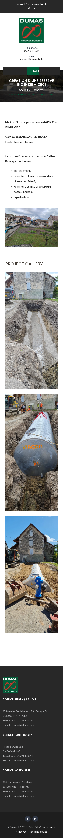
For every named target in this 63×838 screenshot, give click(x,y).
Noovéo (22, 831)
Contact (33, 70)
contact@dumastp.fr (31, 58)
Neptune (50, 827)
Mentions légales (38, 831)
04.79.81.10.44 (31, 50)
